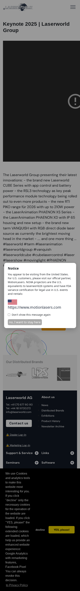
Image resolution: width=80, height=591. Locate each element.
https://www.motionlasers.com (34, 307)
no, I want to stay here (25, 322)
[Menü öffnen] (73, 7)
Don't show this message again (31, 314)
